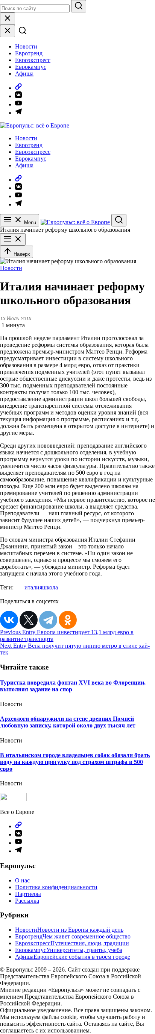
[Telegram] (48, 620)
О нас (22, 880)
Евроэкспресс (32, 60)
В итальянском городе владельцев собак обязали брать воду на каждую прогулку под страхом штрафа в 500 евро (75, 762)
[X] (29, 620)
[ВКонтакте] (9, 620)
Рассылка (27, 900)
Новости (26, 46)
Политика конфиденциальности (56, 887)
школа (50, 587)
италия (33, 587)
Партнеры (28, 894)
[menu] (13, 239)
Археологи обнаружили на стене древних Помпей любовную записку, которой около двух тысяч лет (67, 722)
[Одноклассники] (68, 620)
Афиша (24, 73)
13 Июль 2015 (15, 318)
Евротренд (29, 53)
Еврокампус (30, 67)
